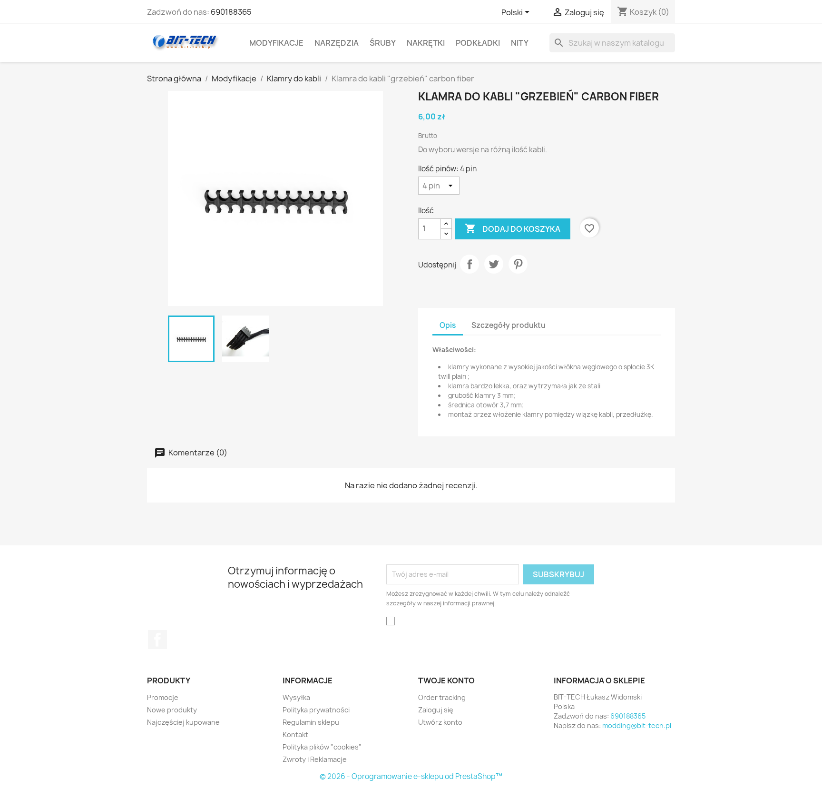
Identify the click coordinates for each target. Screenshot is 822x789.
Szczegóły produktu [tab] (508, 325)
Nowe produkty (172, 709)
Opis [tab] (448, 325)
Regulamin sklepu (311, 722)
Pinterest (518, 264)
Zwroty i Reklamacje (315, 759)
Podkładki (478, 43)
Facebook (157, 639)
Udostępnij (469, 264)
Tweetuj (493, 264)
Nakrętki (426, 43)
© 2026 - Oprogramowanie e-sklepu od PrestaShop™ (411, 776)
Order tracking (442, 697)
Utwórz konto (440, 722)
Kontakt (295, 734)
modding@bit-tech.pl (636, 725)
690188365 (231, 12)
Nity (519, 43)
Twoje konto (446, 680)
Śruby (383, 43)
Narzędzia (336, 43)
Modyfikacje (276, 43)
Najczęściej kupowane (183, 722)
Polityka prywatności (316, 709)
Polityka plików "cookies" (322, 746)
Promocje (162, 697)
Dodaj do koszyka (512, 228)
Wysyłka (296, 697)
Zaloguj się (435, 709)
